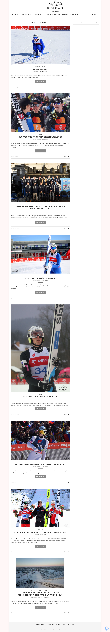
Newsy (40, 134)
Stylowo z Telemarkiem (44, 597)
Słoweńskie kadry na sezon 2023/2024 (40, 137)
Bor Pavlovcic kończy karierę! (40, 397)
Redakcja (15, 14)
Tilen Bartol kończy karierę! (40, 278)
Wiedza (64, 14)
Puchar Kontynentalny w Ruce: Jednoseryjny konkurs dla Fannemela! (40, 594)
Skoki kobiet (39, 14)
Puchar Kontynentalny (36, 590)
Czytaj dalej (40, 81)
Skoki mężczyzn (26, 14)
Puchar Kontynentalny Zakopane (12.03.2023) (40, 532)
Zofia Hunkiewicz (44, 71)
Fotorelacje (74, 14)
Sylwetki (44, 66)
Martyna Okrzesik (44, 139)
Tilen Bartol (40, 69)
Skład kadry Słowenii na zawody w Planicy (40, 464)
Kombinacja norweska (53, 14)
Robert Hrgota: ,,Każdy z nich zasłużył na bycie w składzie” (40, 207)
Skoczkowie (37, 66)
